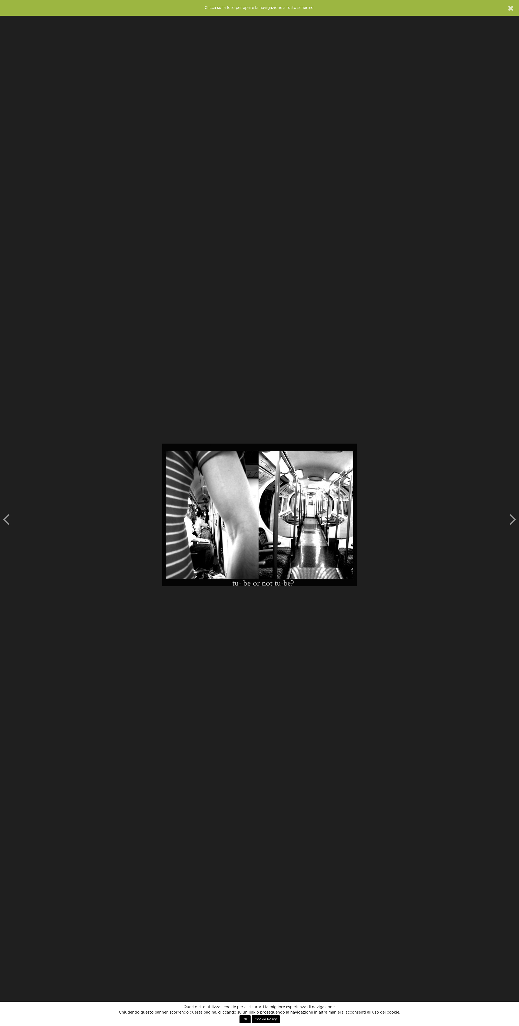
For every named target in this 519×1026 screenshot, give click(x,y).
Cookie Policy (266, 1019)
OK (245, 1019)
